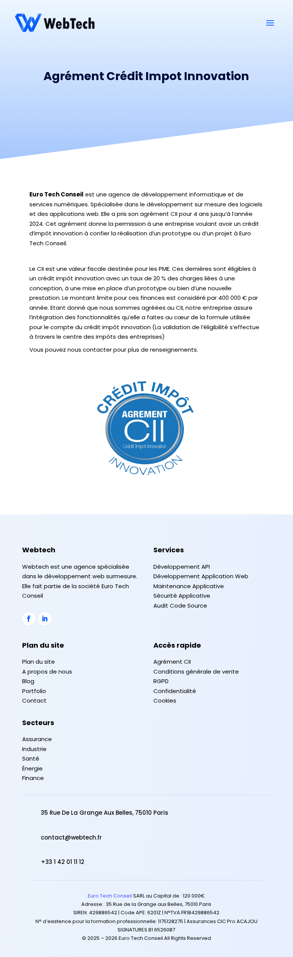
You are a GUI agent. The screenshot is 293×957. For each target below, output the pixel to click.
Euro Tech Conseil (110, 895)
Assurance (37, 739)
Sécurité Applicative (181, 596)
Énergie (32, 768)
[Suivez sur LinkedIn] (44, 618)
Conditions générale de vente (196, 671)
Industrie (34, 749)
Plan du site (38, 662)
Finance (33, 778)
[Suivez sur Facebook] (28, 618)
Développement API (181, 567)
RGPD (161, 681)
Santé (30, 758)
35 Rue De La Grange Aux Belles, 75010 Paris (104, 813)
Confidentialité (174, 691)
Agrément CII (172, 662)
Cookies (164, 700)
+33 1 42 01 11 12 (62, 862)
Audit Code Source (180, 606)
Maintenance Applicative (188, 586)
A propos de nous (47, 671)
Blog (28, 681)
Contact (34, 700)
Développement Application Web (200, 576)
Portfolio (34, 691)
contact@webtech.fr (71, 837)
